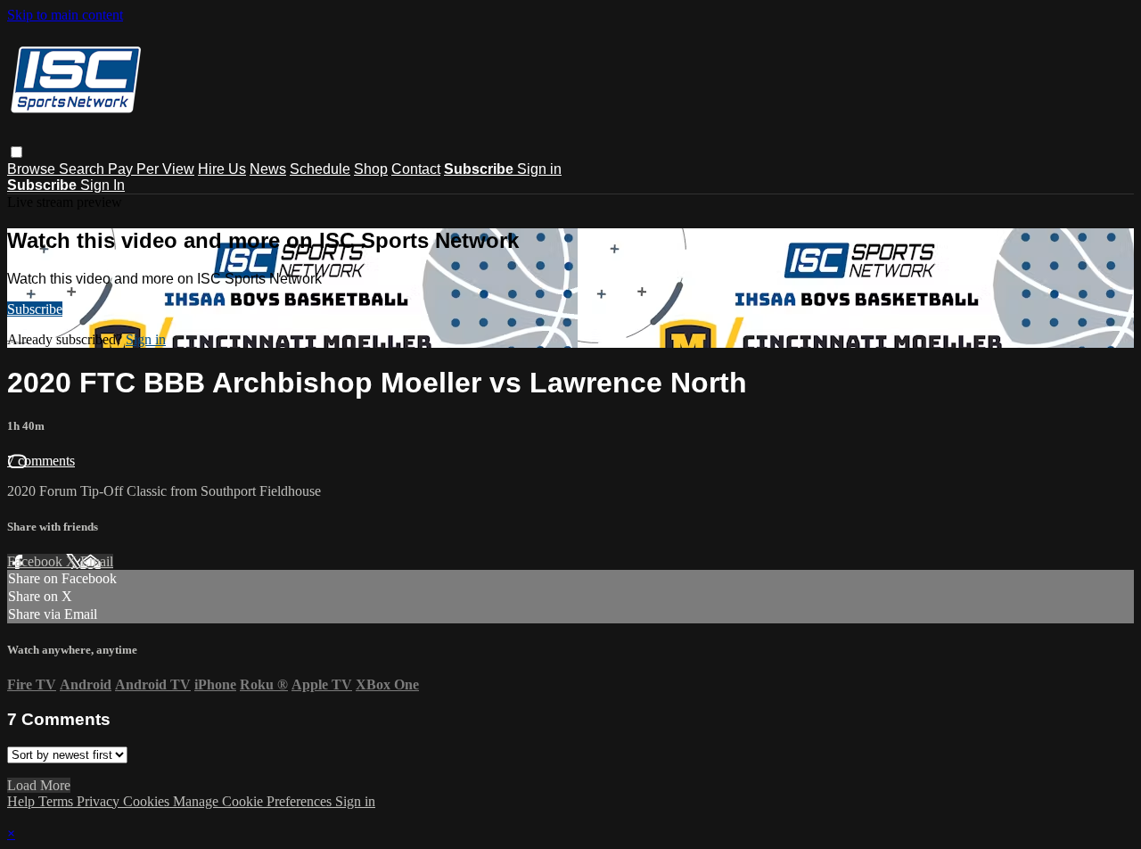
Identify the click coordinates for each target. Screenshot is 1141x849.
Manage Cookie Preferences (254, 801)
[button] (16, 152)
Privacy (100, 801)
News (268, 169)
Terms (57, 801)
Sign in (539, 169)
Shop (371, 169)
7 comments (41, 460)
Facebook (36, 561)
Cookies (148, 801)
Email (96, 561)
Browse (33, 169)
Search (83, 169)
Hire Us (222, 169)
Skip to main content (65, 14)
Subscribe (34, 309)
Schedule (320, 169)
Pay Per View (151, 169)
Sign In (102, 185)
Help (22, 801)
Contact (415, 169)
